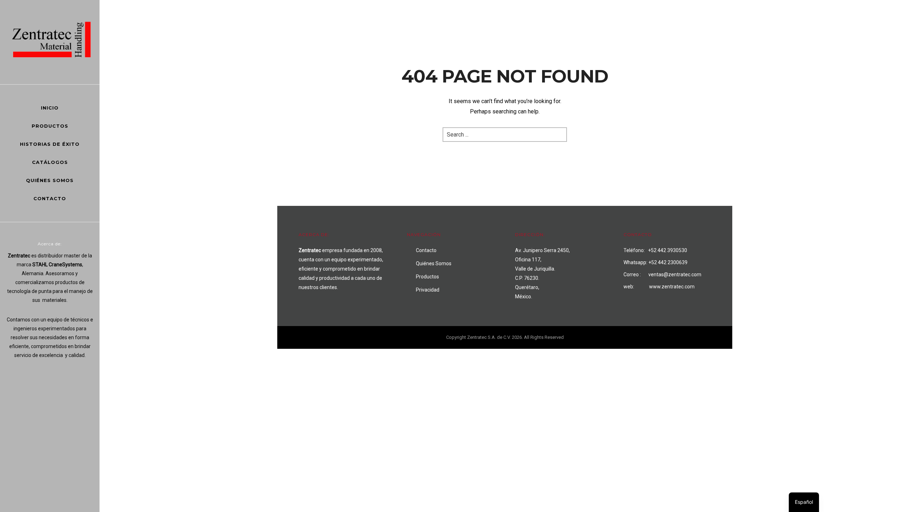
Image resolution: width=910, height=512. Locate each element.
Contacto (49, 198)
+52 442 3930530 (667, 250)
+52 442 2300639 (667, 262)
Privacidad (427, 290)
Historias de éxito (50, 144)
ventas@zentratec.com (674, 274)
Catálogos (50, 162)
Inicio (50, 108)
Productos (50, 126)
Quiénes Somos (50, 180)
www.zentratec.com (672, 286)
